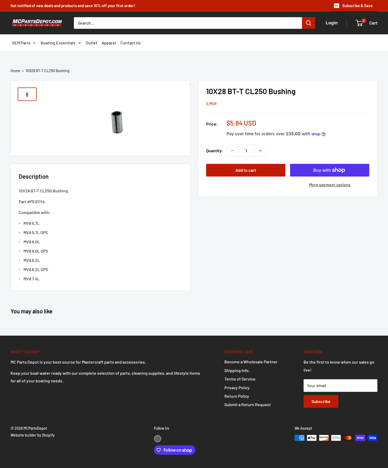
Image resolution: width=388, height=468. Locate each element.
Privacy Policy (237, 387)
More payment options (330, 184)
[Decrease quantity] (232, 150)
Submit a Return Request (247, 404)
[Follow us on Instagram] (157, 438)
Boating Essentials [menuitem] (58, 42)
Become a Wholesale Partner (251, 361)
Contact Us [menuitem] (130, 42)
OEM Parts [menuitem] (21, 42)
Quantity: (214, 150)
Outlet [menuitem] (91, 42)
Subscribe (320, 401)
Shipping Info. (237, 370)
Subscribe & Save (357, 5)
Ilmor (211, 103)
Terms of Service (239, 378)
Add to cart (245, 170)
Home (15, 70)
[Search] (308, 23)
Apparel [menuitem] (109, 42)
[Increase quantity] (260, 150)
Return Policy (236, 396)
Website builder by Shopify (33, 435)
